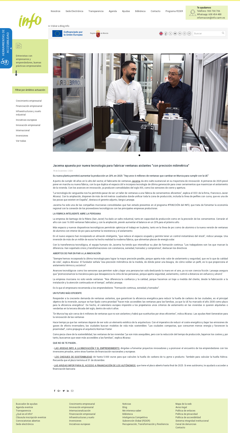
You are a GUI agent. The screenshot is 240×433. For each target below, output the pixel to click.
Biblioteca (127, 414)
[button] (223, 33)
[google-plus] (59, 391)
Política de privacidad (187, 414)
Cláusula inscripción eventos (31, 417)
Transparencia (23, 410)
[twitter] (64, 391)
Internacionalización (80, 410)
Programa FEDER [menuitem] (174, 11)
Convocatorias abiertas (28, 421)
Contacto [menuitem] (155, 11)
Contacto (180, 427)
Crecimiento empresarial (29, 101)
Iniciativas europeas (26, 120)
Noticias (126, 404)
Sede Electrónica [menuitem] (74, 11)
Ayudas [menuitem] (126, 11)
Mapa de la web (183, 404)
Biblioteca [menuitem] (140, 11)
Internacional (23, 130)
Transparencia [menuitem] (96, 11)
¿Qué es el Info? (24, 414)
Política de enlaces (185, 410)
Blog (124, 407)
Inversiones (22, 135)
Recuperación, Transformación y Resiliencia (145, 424)
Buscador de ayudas (27, 404)
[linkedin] (68, 391)
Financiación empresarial (29, 106)
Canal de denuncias (186, 424)
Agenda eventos (24, 407)
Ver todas (21, 141)
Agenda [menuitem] (113, 11)
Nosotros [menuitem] (55, 11)
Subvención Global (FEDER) (136, 421)
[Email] (72, 391)
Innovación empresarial (28, 125)
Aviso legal (181, 407)
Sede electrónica (25, 424)
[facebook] (54, 391)
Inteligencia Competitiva (135, 417)
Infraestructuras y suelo (81, 417)
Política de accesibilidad (188, 417)
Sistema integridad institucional (192, 421)
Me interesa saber (131, 410)
